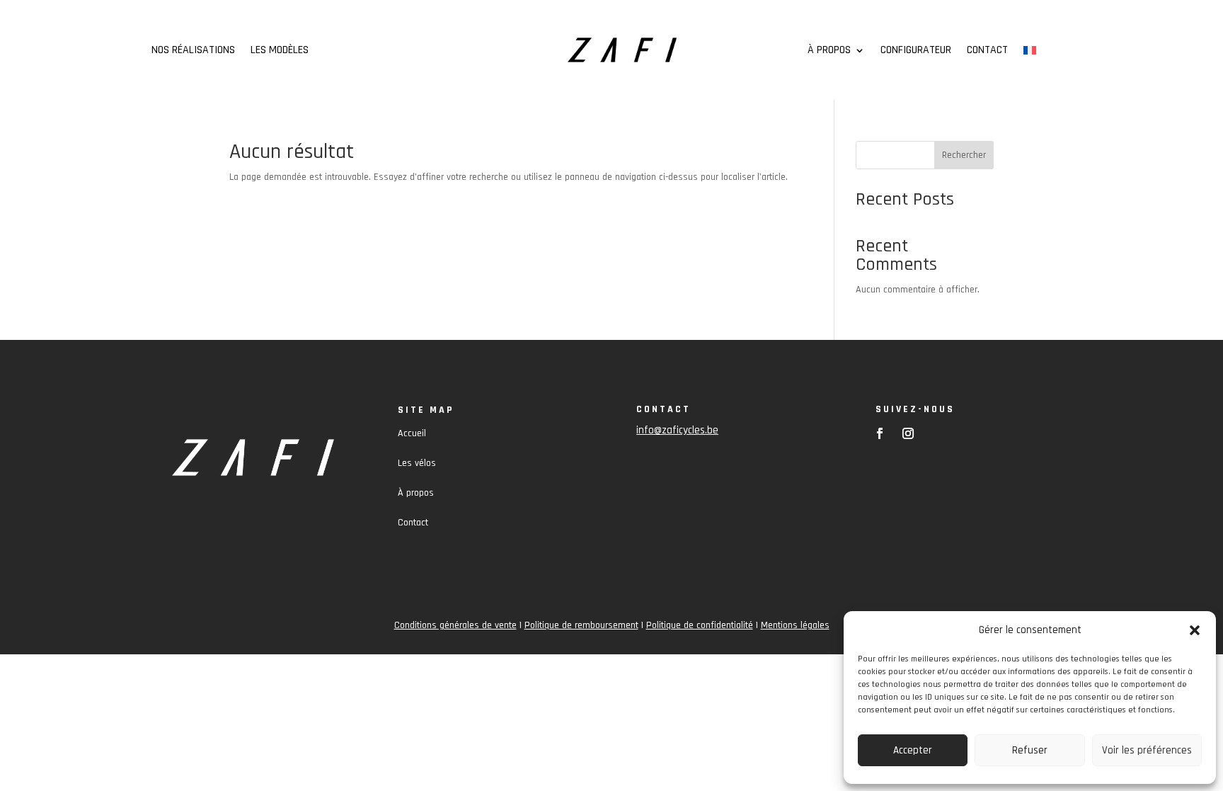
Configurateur (915, 51)
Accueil (412, 433)
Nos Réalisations (193, 51)
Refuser (1029, 750)
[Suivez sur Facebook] (879, 433)
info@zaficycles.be (677, 430)
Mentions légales (795, 625)
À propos (829, 51)
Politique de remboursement (581, 625)
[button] (1195, 630)
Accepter (912, 750)
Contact (987, 51)
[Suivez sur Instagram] (908, 433)
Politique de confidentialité (699, 625)
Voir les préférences (1147, 750)
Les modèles (280, 51)
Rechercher (964, 155)
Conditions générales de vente (455, 625)
